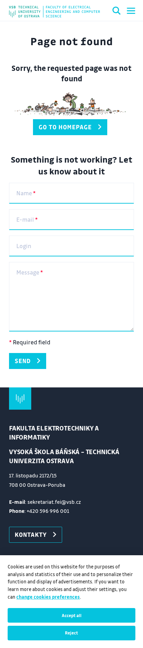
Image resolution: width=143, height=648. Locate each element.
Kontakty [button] (31, 534)
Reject (71, 632)
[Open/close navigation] (131, 11)
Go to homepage (65, 127)
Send (23, 360)
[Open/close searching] (116, 12)
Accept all (72, 615)
